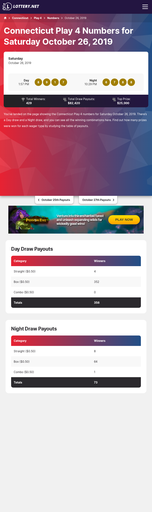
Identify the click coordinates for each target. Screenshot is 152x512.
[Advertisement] (76, 157)
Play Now (124, 220)
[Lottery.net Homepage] (5, 18)
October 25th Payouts (56, 200)
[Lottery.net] (20, 9)
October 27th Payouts (96, 200)
